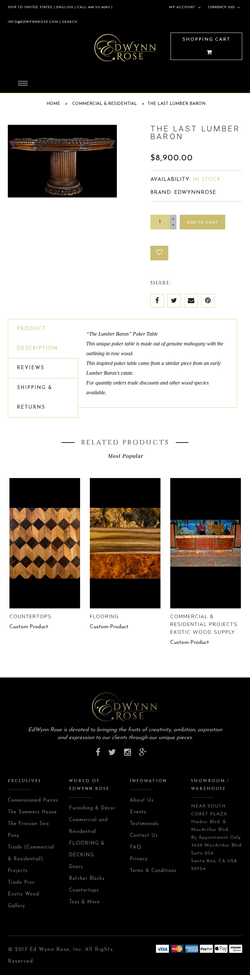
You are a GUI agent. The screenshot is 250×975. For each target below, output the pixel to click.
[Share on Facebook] (157, 301)
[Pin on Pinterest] (208, 301)
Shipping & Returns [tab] (34, 398)
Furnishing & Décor (92, 808)
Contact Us (144, 835)
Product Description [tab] (37, 339)
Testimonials (144, 824)
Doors (76, 867)
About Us (142, 800)
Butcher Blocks (86, 878)
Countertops (30, 616)
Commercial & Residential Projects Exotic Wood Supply (204, 624)
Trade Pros (21, 882)
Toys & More (84, 902)
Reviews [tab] (30, 368)
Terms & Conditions (153, 870)
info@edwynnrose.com (33, 22)
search (69, 22)
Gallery (16, 906)
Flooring (104, 616)
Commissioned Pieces (33, 800)
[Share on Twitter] (174, 301)
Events (138, 812)
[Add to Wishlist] (159, 253)
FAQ (135, 847)
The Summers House (32, 812)
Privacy (138, 859)
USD (231, 7)
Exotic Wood (23, 894)
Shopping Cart (206, 39)
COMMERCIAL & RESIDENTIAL (104, 104)
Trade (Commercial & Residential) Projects (31, 859)
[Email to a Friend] (191, 301)
